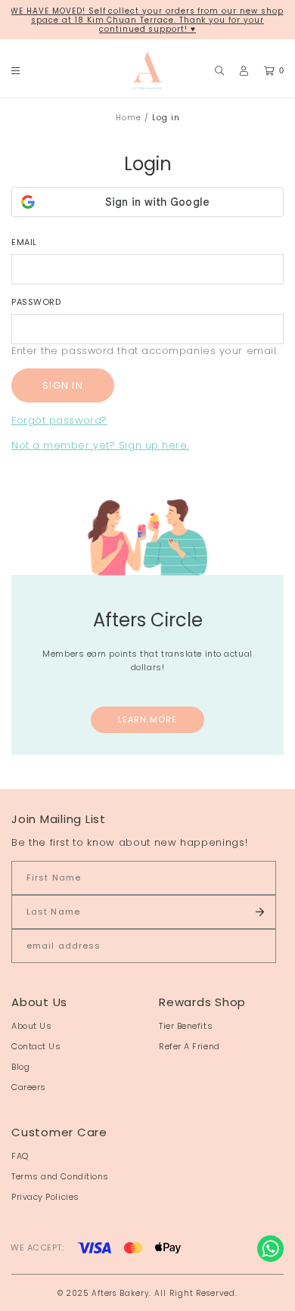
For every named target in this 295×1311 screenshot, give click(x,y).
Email (24, 242)
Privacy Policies (45, 1197)
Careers (28, 1087)
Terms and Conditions (60, 1176)
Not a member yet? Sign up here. (100, 445)
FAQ (20, 1156)
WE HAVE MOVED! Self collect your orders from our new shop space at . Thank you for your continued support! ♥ (147, 20)
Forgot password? (59, 420)
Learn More (148, 719)
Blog (20, 1067)
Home (128, 117)
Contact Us (36, 1046)
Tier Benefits (186, 1026)
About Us (31, 1026)
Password (36, 302)
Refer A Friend (189, 1046)
